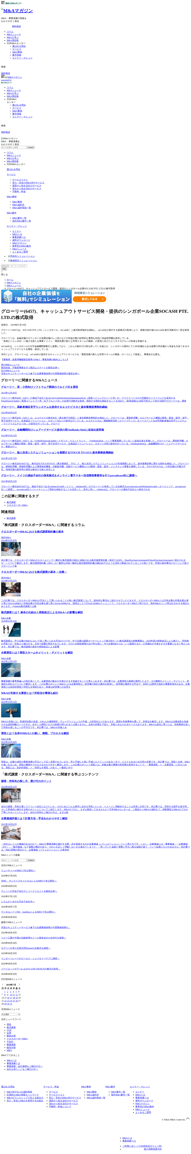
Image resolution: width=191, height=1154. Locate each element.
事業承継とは (19, 237)
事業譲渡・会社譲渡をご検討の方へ (25, 1066)
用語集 (13, 96)
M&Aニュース (14, 34)
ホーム (10, 280)
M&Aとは (17, 234)
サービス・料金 (51, 1086)
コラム (10, 31)
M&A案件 (11, 213)
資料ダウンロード (21, 240)
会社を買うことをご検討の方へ (22, 1069)
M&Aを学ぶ (13, 37)
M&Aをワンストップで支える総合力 (25, 1098)
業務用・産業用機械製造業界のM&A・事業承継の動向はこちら (35, 359)
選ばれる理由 (19, 46)
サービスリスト (20, 180)
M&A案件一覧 (19, 218)
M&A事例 (17, 52)
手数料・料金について (60, 1106)
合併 (9, 1033)
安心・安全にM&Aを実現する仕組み (25, 1100)
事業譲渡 (11, 1044)
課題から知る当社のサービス (26, 185)
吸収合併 (11, 1036)
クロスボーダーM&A (17, 505)
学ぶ (13, 93)
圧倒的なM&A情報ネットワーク (23, 1095)
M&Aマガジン (19, 243)
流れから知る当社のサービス (26, 188)
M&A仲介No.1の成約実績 (19, 1092)
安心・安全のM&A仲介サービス (28, 182)
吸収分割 (11, 1047)
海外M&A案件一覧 (21, 221)
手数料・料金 (19, 191)
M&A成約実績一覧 (21, 208)
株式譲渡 (11, 502)
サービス (16, 49)
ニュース (14, 90)
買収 (9, 1024)
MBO (9, 1050)
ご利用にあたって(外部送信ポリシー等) (142, 1146)
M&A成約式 (18, 205)
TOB (9, 1030)
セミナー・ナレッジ (22, 58)
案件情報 (16, 55)
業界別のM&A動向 (21, 246)
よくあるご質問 (20, 252)
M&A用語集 (13, 40)
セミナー (16, 231)
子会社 (10, 1041)
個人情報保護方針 (153, 1149)
